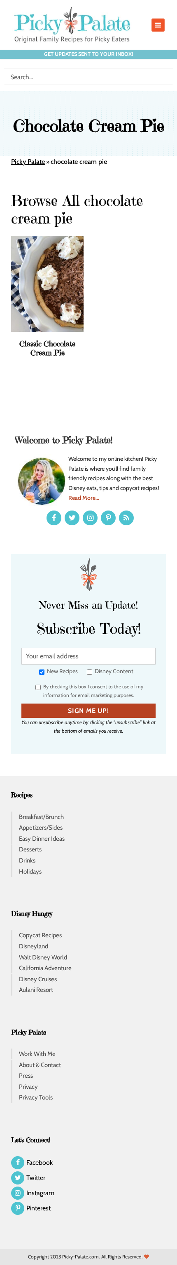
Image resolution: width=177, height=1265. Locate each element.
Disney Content (113, 671)
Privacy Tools (36, 1097)
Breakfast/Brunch (41, 817)
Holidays (30, 871)
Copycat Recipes (40, 935)
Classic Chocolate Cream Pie (47, 348)
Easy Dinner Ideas (42, 838)
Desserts (30, 849)
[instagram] (90, 518)
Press (26, 1075)
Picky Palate (28, 162)
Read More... (83, 497)
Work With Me (37, 1054)
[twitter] (72, 518)
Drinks (27, 860)
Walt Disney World (43, 957)
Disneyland (33, 946)
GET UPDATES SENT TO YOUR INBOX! (88, 54)
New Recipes (62, 671)
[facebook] (54, 518)
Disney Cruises (38, 979)
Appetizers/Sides (41, 827)
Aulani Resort (36, 990)
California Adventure (45, 968)
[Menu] (158, 25)
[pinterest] (108, 518)
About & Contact (40, 1065)
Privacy (28, 1086)
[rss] (126, 518)
